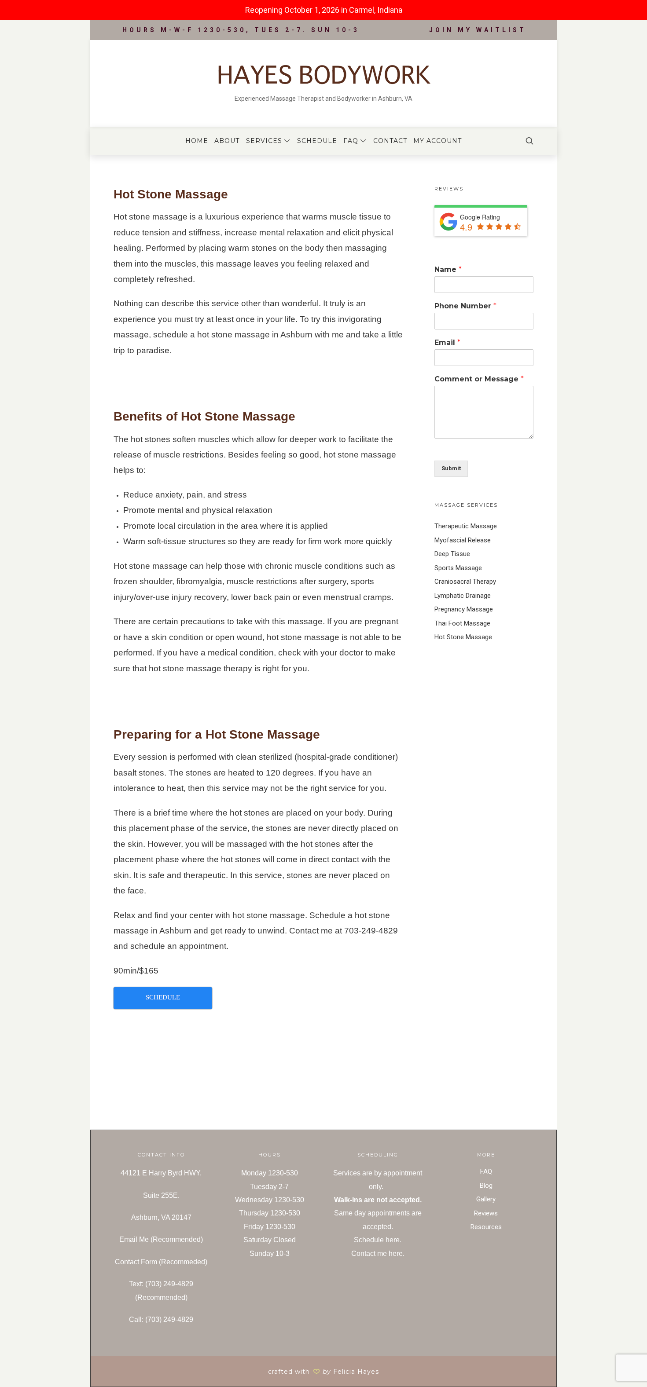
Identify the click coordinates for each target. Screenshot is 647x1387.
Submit (451, 468)
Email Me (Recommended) (161, 1239)
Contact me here (377, 1253)
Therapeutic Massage (465, 526)
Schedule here (377, 1240)
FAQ (486, 1171)
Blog (486, 1185)
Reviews (486, 1213)
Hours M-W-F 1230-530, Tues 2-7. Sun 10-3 (241, 29)
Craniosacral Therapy (465, 582)
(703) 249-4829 (169, 1284)
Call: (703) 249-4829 (161, 1319)
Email (447, 342)
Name (448, 269)
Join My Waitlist (477, 29)
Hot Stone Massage (463, 637)
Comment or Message (479, 379)
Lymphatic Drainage (462, 596)
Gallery (486, 1199)
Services (346, 1173)
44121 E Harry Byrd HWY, (161, 1173)
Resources (486, 1227)
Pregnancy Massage (463, 609)
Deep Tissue (452, 554)
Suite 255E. (161, 1195)
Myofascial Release (462, 540)
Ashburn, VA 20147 (161, 1217)
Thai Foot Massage (462, 623)
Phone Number (465, 306)
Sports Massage (458, 568)
